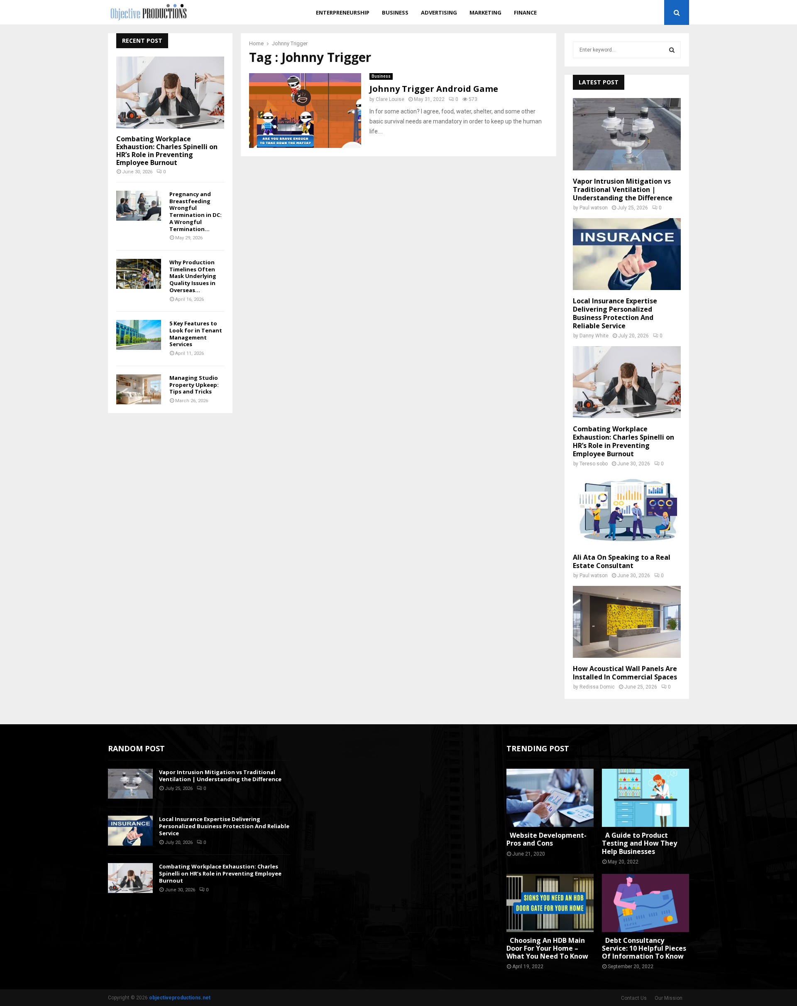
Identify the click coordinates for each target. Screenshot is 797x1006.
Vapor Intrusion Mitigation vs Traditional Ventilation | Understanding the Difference (622, 189)
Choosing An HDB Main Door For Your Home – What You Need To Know (547, 948)
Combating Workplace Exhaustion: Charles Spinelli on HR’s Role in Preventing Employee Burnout (167, 150)
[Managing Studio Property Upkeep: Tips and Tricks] (138, 389)
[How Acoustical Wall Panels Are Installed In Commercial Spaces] (627, 622)
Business (395, 12)
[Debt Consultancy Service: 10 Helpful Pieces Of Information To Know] (645, 903)
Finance (525, 12)
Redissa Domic (597, 687)
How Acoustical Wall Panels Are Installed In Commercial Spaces (625, 672)
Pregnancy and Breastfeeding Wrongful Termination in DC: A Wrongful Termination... (195, 211)
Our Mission (668, 998)
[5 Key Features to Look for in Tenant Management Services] (138, 335)
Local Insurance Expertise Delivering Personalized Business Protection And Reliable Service (615, 313)
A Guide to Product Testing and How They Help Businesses (639, 843)
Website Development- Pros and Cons (546, 839)
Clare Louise (390, 99)
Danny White (594, 336)
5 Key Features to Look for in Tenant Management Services (195, 334)
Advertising (439, 12)
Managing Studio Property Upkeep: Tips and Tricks (194, 385)
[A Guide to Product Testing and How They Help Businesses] (645, 798)
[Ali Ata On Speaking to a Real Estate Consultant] (627, 510)
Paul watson (593, 208)
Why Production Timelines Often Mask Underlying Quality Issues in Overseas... (192, 276)
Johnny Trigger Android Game (433, 88)
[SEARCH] (672, 50)
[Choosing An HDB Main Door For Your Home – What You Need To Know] (550, 903)
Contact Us (634, 998)
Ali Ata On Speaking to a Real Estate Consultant (621, 561)
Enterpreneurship (342, 12)
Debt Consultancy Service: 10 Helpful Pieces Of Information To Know (644, 948)
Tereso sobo (593, 464)
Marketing (485, 12)
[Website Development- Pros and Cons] (550, 798)
